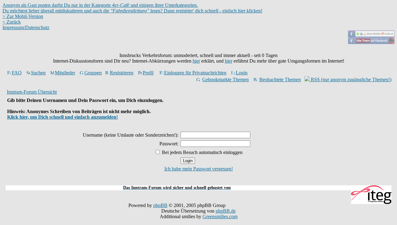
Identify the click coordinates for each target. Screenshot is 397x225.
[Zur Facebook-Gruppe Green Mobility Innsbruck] (371, 35)
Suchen (38, 72)
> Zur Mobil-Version (22, 16)
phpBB (160, 205)
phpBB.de (226, 211)
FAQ (17, 72)
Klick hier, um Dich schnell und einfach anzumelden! (62, 117)
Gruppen (93, 72)
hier (196, 61)
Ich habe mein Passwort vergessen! (198, 168)
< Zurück (11, 21)
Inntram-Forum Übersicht (32, 92)
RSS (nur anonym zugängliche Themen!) (350, 79)
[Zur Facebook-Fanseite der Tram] (371, 42)
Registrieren (121, 72)
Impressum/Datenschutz (25, 27)
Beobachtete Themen (280, 79)
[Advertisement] (198, 181)
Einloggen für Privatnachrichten (195, 72)
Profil (148, 72)
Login (242, 72)
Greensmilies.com (220, 216)
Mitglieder (65, 72)
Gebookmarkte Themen (225, 79)
